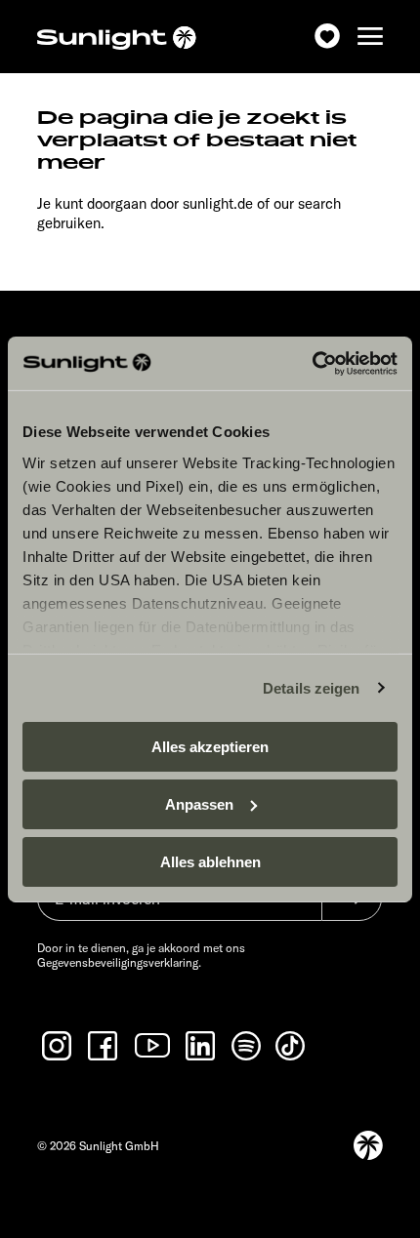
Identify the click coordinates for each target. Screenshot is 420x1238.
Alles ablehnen (210, 861)
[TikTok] (292, 1045)
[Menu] (370, 37)
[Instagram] (58, 1045)
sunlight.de (218, 203)
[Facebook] (104, 1045)
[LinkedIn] (202, 1045)
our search (307, 203)
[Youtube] (153, 1045)
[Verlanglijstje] (327, 37)
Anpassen (199, 804)
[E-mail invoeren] (179, 908)
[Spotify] (247, 1045)
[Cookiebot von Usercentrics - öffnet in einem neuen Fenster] (312, 363)
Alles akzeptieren (210, 747)
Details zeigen (311, 687)
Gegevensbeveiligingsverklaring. (119, 962)
